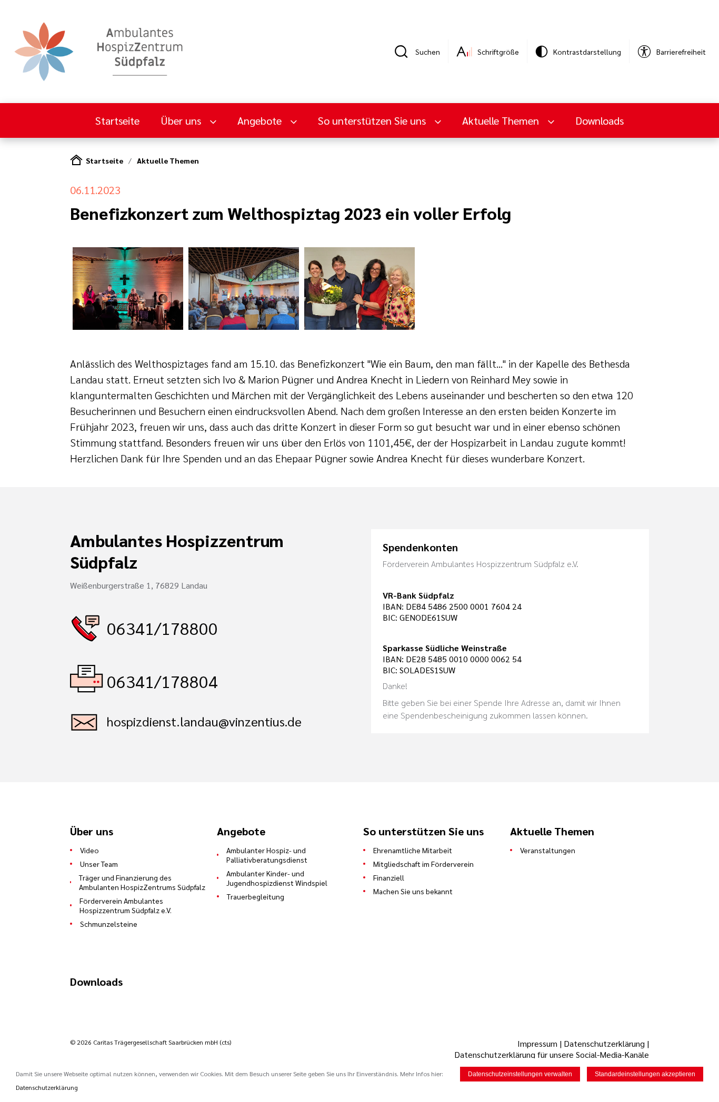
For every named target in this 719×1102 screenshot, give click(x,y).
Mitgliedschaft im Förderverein (423, 863)
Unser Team (99, 863)
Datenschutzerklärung (604, 1043)
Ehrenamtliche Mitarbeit (412, 850)
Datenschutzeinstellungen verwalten (520, 1074)
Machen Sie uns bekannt (413, 891)
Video (89, 850)
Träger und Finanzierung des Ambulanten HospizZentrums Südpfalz (142, 882)
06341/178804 (162, 681)
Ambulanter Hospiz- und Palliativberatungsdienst (266, 854)
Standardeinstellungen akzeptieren (645, 1074)
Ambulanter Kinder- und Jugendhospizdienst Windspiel (276, 877)
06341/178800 (162, 628)
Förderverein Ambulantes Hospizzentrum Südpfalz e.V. (125, 905)
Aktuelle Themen (168, 160)
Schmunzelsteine (108, 923)
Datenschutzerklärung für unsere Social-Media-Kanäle (551, 1054)
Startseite (117, 120)
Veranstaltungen (547, 850)
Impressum (538, 1043)
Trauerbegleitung (255, 896)
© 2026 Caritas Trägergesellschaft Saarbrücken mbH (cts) (150, 1042)
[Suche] (404, 51)
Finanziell (388, 877)
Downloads (599, 120)
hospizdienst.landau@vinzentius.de (204, 721)
